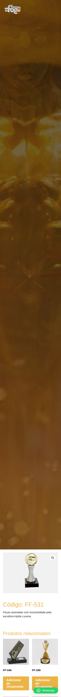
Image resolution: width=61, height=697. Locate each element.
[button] (50, 9)
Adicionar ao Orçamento (14, 683)
